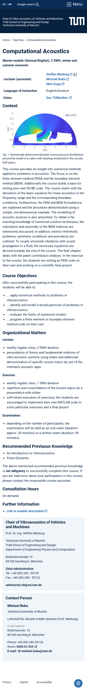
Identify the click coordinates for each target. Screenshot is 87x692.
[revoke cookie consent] (78, 683)
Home (6, 40)
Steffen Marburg (57, 74)
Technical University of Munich (21, 25)
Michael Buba (55, 79)
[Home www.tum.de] (76, 21)
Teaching (18, 40)
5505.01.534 (25, 646)
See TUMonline (57, 98)
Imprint (24, 682)
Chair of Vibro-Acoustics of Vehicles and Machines (33, 18)
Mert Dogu (53, 84)
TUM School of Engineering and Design (26, 22)
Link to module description (25, 511)
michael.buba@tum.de (36, 651)
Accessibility (44, 682)
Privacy (7, 682)
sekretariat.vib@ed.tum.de (24, 585)
